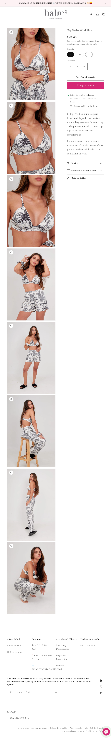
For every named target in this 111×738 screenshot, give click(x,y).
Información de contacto (74, 731)
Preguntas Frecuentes (61, 657)
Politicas (60, 666)
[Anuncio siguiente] (105, 3)
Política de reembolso (95, 731)
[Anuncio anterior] (5, 3)
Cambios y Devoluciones (62, 647)
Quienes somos (14, 652)
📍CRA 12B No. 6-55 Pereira (42, 657)
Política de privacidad (59, 728)
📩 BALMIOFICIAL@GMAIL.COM (47, 668)
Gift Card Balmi (88, 646)
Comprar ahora (85, 85)
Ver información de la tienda (84, 106)
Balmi (27, 728)
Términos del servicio (79, 728)
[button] (6, 14)
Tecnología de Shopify (38, 728)
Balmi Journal (14, 646)
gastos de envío (95, 41)
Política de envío (97, 728)
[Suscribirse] (56, 692)
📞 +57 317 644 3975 (39, 647)
